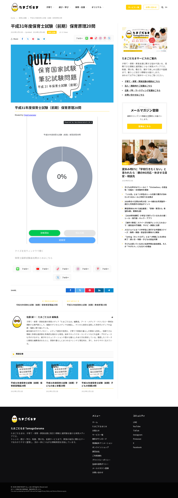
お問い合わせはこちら (134, 94)
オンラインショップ (100, 447)
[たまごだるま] (25, 7)
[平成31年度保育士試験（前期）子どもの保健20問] (97, 370)
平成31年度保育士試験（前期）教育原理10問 (87, 304)
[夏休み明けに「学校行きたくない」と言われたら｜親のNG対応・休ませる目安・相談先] (144, 152)
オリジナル (96, 7)
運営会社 (96, 451)
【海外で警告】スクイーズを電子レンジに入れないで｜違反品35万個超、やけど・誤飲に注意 (145, 224)
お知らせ (96, 430)
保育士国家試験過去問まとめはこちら (34, 257)
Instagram (137, 434)
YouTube (136, 426)
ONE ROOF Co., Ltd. (24, 487)
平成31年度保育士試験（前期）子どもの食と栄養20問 (62, 384)
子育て (49, 7)
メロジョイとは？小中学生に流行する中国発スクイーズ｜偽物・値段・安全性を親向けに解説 (146, 231)
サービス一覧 (133, 7)
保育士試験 (52, 32)
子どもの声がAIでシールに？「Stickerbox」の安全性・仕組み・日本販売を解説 (146, 188)
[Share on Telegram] (43, 39)
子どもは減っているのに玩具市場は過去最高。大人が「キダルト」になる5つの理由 (145, 245)
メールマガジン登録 (100, 468)
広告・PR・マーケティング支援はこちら (142, 90)
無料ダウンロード (99, 439)
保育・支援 (80, 7)
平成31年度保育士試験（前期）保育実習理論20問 (26, 384)
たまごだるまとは (99, 426)
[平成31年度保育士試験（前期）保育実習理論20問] (27, 370)
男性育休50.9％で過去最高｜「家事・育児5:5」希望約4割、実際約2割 (145, 209)
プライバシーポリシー (101, 460)
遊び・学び (64, 7)
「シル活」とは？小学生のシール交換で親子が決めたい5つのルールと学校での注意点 (146, 195)
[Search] (162, 7)
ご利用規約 (96, 455)
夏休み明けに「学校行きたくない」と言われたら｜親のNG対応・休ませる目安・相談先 (144, 172)
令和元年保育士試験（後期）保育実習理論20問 (37, 304)
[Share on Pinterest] (33, 39)
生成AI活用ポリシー (100, 464)
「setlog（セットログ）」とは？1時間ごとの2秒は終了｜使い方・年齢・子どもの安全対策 (145, 238)
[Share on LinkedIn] (38, 39)
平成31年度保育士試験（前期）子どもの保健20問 (97, 384)
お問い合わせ (151, 7)
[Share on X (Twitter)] (27, 39)
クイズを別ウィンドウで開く (29, 250)
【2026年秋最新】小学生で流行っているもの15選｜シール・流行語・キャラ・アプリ (146, 216)
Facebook (137, 447)
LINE (135, 422)
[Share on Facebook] (22, 39)
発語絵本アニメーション (102, 443)
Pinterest (137, 439)
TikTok (136, 430)
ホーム (95, 422)
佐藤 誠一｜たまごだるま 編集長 (42, 317)
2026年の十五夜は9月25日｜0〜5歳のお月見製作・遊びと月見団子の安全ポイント (146, 202)
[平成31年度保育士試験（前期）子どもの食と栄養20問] (62, 370)
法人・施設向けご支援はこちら (138, 85)
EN (166, 7)
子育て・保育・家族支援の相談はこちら (142, 81)
